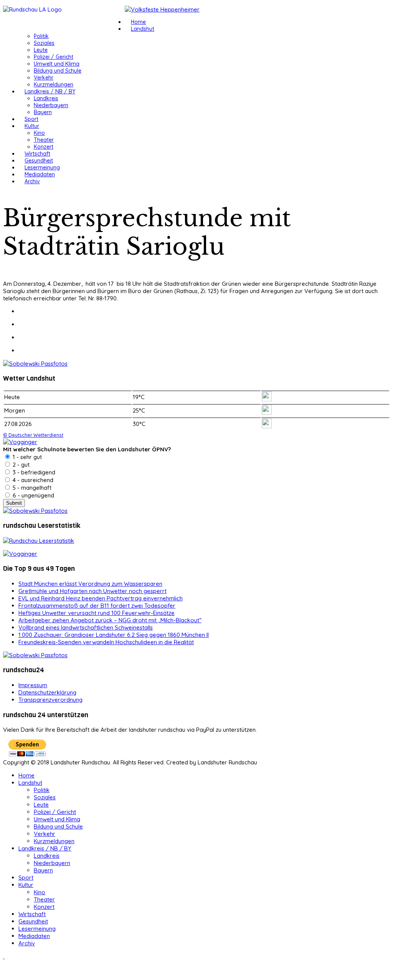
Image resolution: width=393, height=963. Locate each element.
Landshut (142, 28)
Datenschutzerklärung (47, 692)
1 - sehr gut (26, 457)
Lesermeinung (42, 167)
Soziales (44, 43)
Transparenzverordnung (50, 699)
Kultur (32, 126)
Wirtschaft (37, 153)
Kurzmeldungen (53, 84)
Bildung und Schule (57, 70)
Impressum (32, 685)
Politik (41, 36)
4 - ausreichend (32, 480)
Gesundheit (39, 160)
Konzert (43, 146)
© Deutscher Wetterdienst (33, 435)
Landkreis (46, 98)
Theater (44, 139)
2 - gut (20, 464)
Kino (39, 132)
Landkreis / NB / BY (50, 91)
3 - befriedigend (33, 472)
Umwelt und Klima (56, 63)
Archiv (32, 181)
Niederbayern (51, 105)
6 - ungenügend (32, 495)
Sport (31, 119)
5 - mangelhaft (31, 487)
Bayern (43, 112)
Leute (41, 49)
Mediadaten (40, 174)
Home (138, 21)
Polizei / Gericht (53, 56)
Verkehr (43, 77)
